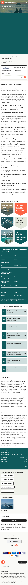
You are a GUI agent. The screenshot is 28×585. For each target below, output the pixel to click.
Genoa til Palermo (8, 475)
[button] (14, 312)
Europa (8, 57)
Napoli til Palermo (8, 479)
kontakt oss (13, 574)
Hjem (2, 57)
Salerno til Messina (8, 491)
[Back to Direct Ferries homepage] (8, 2)
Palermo (19, 57)
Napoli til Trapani (8, 483)
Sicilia (13, 57)
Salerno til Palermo (8, 487)
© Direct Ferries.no (4, 571)
